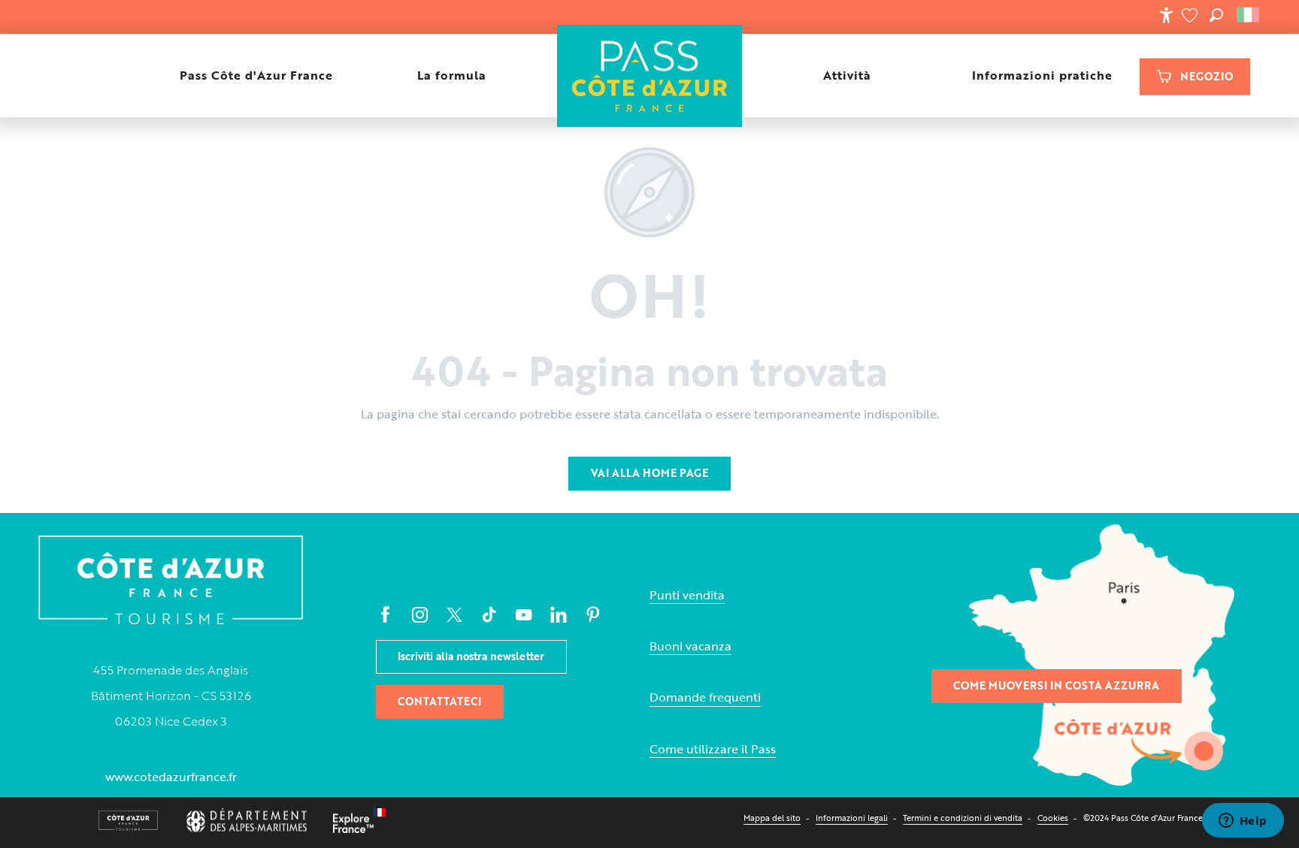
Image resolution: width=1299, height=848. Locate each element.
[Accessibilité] (1166, 15)
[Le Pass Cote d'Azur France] (649, 75)
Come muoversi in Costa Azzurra (1056, 685)
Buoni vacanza (690, 646)
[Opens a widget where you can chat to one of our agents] (1242, 821)
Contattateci (439, 701)
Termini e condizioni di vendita (962, 817)
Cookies (1052, 817)
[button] (1216, 15)
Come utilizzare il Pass (713, 749)
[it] (1249, 15)
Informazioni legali (852, 817)
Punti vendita (687, 595)
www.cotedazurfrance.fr (171, 777)
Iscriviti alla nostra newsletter (471, 656)
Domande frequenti (705, 697)
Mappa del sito (772, 817)
